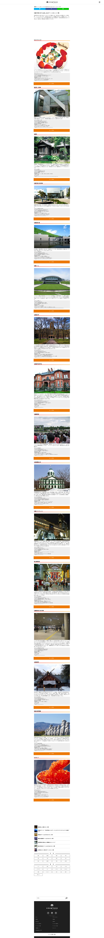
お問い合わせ (37, 921)
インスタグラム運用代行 (38, 923)
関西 (56, 855)
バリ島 (66, 866)
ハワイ (38, 866)
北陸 (38, 858)
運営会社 (37, 919)
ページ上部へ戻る (52, 934)
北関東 (47, 855)
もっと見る (51, 83)
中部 (65, 855)
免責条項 (54, 921)
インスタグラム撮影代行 (55, 923)
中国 (47, 858)
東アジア (38, 874)
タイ (47, 869)
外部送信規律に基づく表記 (39, 930)
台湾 (56, 866)
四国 (56, 858)
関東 (38, 855)
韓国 (47, 866)
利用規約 (54, 919)
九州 (65, 858)
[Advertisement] (52, 29)
